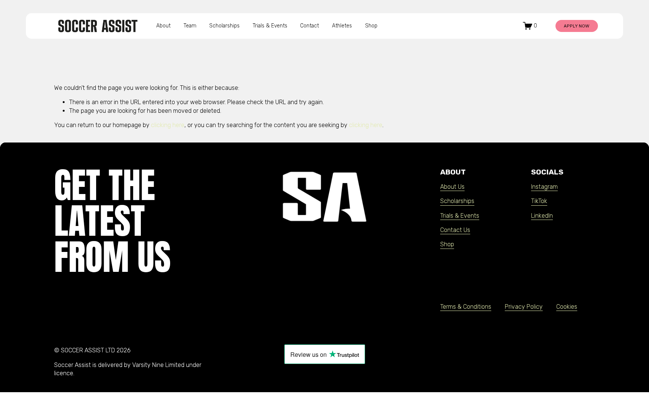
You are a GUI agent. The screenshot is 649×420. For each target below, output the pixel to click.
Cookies (566, 306)
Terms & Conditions (465, 306)
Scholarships (224, 26)
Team (190, 26)
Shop (371, 26)
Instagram (544, 186)
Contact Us (455, 230)
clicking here (167, 125)
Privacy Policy (524, 306)
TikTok (539, 201)
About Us (452, 186)
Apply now (576, 26)
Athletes (342, 26)
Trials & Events (270, 26)
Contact (309, 26)
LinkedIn (542, 215)
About (163, 26)
